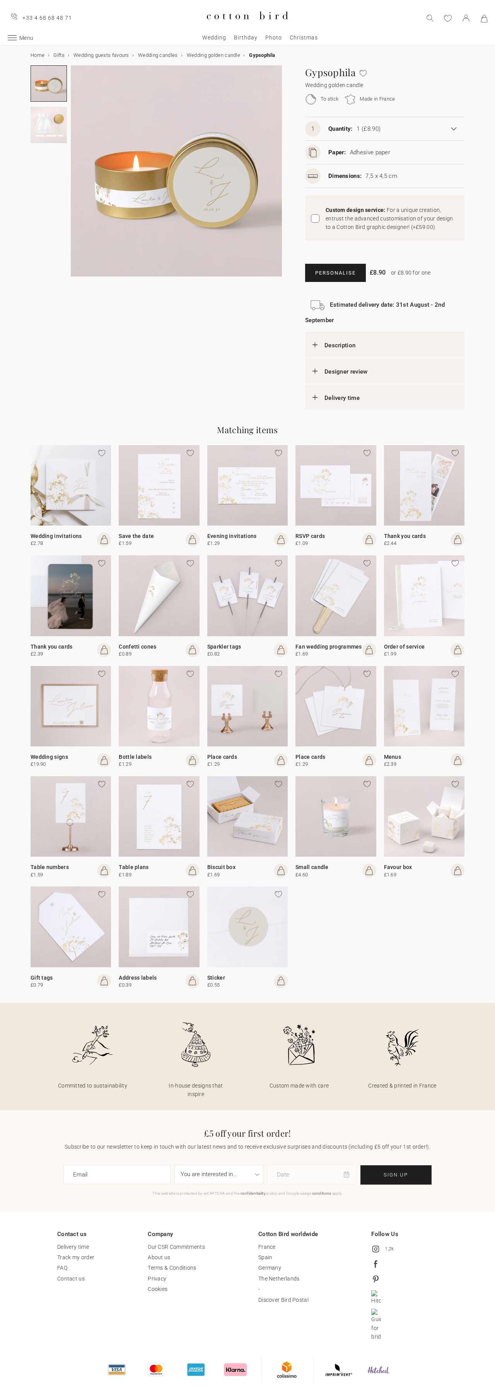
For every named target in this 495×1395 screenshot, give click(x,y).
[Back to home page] (247, 26)
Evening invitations (232, 536)
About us (159, 1257)
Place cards (222, 757)
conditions (321, 1193)
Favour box (398, 867)
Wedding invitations (56, 536)
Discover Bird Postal (283, 1300)
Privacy (157, 1278)
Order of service (404, 647)
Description (339, 345)
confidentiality (253, 1193)
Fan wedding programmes (328, 647)
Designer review (346, 371)
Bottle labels (135, 757)
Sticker (216, 978)
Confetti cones (137, 647)
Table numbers (50, 867)
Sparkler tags (224, 647)
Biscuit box (221, 867)
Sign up (396, 1175)
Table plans (133, 867)
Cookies (157, 1289)
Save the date (136, 536)
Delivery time (342, 397)
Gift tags (42, 978)
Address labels (138, 978)
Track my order (75, 1257)
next (75, 175)
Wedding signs (49, 757)
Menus (392, 757)
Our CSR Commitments (176, 1247)
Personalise (335, 273)
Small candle (312, 867)
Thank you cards (405, 536)
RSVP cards (310, 536)
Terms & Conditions (172, 1268)
